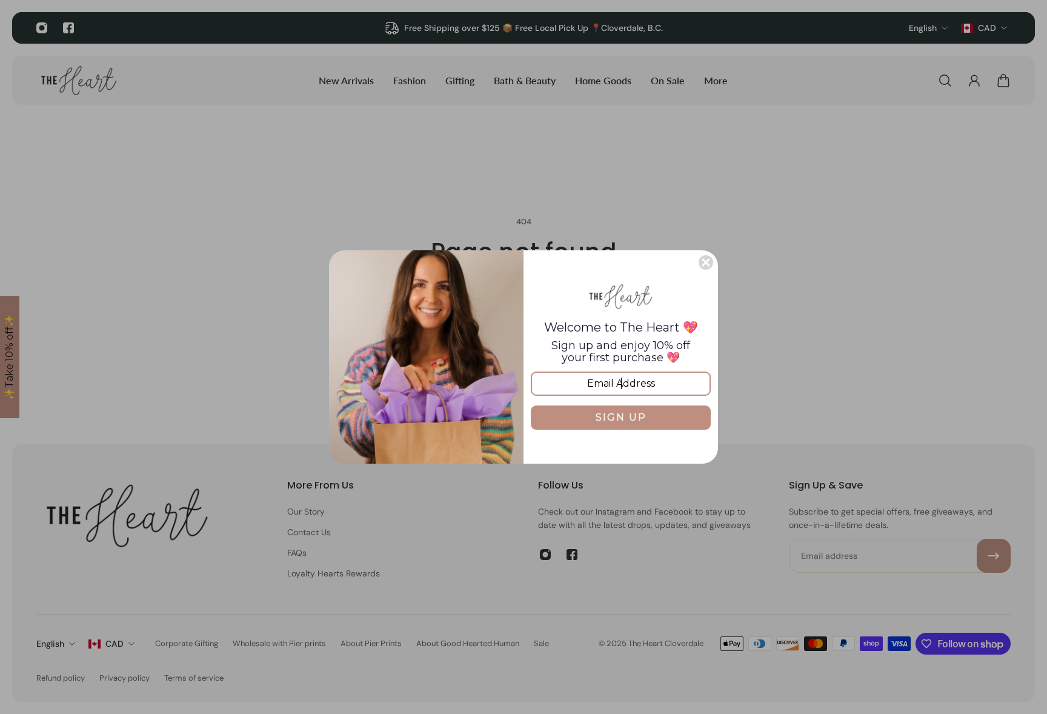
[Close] (706, 262)
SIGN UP (621, 417)
